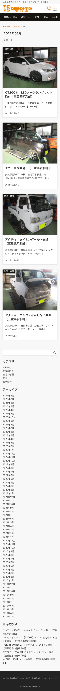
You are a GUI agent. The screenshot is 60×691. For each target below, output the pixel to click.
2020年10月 (9, 547)
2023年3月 (8, 442)
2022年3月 (8, 486)
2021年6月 (8, 518)
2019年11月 (9, 587)
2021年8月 (8, 511)
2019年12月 (9, 584)
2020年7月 (8, 558)
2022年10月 (9, 460)
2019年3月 (8, 616)
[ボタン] (48, 8)
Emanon (36, 687)
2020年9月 (8, 551)
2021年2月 (8, 533)
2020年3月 (8, 573)
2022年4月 (8, 482)
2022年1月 (8, 493)
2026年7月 (8, 399)
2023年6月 (8, 431)
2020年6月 (8, 562)
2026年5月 (8, 406)
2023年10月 (9, 417)
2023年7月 (8, 428)
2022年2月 (8, 489)
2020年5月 (8, 565)
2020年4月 (8, 569)
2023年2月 (8, 446)
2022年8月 (8, 468)
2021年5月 (8, 522)
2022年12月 (9, 453)
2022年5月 (8, 478)
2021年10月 (9, 504)
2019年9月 (8, 594)
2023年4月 (8, 439)
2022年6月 (8, 475)
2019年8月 (8, 598)
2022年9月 (8, 464)
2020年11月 (9, 544)
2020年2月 (8, 576)
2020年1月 (8, 580)
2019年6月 (8, 605)
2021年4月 (8, 526)
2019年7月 (8, 602)
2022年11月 (9, 457)
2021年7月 (8, 515)
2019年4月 (8, 613)
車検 (5, 378)
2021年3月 (8, 529)
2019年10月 (9, 591)
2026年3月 (8, 413)
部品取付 (7, 381)
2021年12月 (9, 497)
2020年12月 (9, 540)
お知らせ (7, 367)
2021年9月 (8, 507)
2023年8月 (8, 424)
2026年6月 (8, 402)
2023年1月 (8, 449)
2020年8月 (8, 555)
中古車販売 (8, 371)
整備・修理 (8, 374)
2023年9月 (8, 420)
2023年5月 (8, 435)
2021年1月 (8, 536)
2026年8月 (8, 395)
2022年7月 (8, 471)
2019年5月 (8, 609)
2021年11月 (9, 500)
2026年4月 (8, 410)
